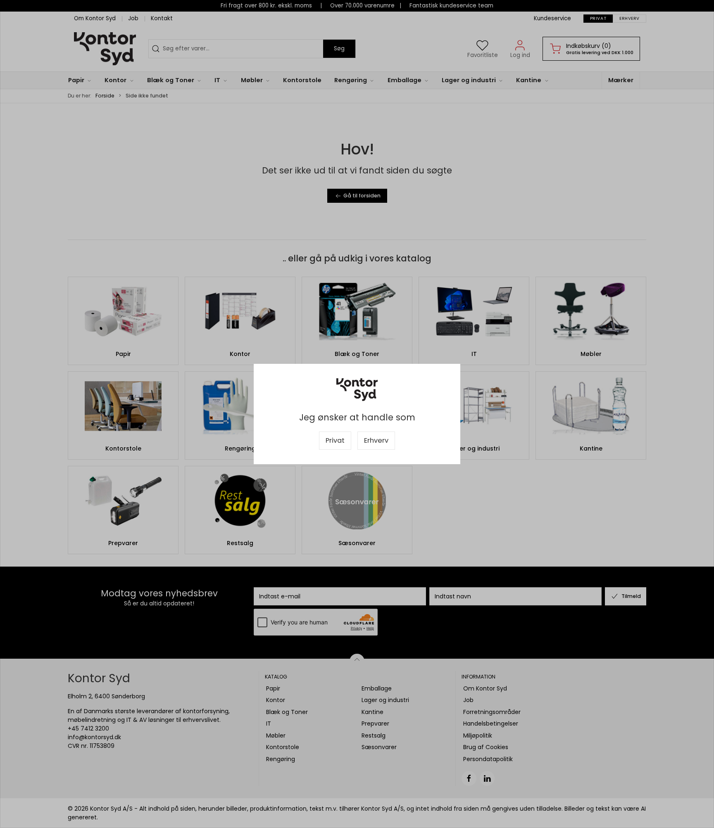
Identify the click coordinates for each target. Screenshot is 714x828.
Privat (335, 440)
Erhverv (376, 440)
